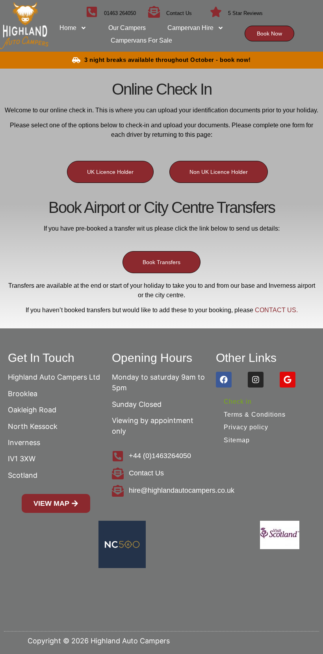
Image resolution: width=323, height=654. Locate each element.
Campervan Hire (190, 27)
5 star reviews (245, 13)
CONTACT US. (276, 310)
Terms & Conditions (255, 414)
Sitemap (237, 440)
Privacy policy (246, 427)
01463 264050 (120, 13)
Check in (238, 401)
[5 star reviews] (216, 12)
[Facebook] (224, 380)
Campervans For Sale (141, 40)
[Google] (287, 380)
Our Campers (127, 27)
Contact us (179, 13)
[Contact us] (154, 12)
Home (67, 27)
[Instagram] (256, 380)
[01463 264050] (92, 12)
